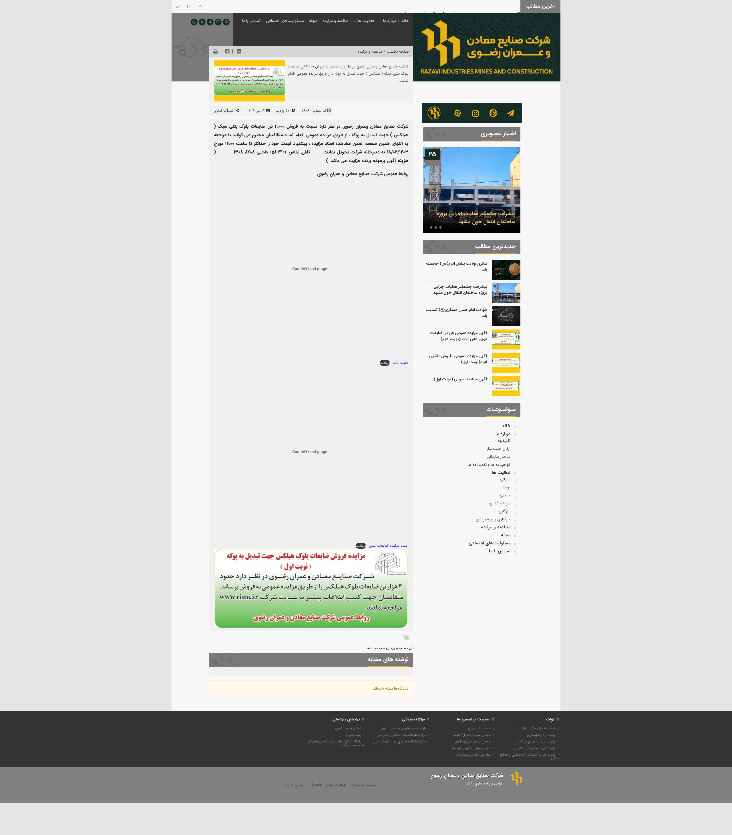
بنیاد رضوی (353, 735)
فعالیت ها (365, 21)
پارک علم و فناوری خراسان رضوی (403, 728)
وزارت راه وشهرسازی (541, 735)
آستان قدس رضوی (348, 728)
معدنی (505, 495)
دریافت (385, 363)
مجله (313, 21)
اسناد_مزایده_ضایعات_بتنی (388, 546)
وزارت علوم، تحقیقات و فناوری (535, 748)
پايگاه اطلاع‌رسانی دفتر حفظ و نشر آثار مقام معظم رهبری (336, 743)
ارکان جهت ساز (498, 449)
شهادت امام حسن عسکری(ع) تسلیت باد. (456, 313)
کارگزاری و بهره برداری (493, 519)
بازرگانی (504, 511)
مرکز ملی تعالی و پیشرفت (473, 754)
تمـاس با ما (251, 21)
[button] (440, 227)
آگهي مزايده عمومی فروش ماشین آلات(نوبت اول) (458, 359)
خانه (405, 21)
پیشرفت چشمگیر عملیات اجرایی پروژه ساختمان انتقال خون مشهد (476, 218)
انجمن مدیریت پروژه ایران (472, 741)
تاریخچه (504, 441)
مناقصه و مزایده (335, 21)
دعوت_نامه (400, 363)
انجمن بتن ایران (479, 728)
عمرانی (505, 479)
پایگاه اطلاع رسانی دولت (538, 728)
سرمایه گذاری (499, 503)
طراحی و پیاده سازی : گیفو (484, 783)
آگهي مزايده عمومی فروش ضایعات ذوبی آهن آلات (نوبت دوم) (462, 5)
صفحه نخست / (396, 51)
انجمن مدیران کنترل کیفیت (472, 735)
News (317, 785)
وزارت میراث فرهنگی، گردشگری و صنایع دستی (529, 756)
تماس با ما (295, 785)
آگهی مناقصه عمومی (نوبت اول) (460, 379)
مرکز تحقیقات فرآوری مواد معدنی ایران (399, 741)
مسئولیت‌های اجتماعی (285, 21)
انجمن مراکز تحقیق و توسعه (471, 748)
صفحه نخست (364, 785)
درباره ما (389, 21)
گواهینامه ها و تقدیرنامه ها (489, 465)
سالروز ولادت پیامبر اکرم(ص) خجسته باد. (456, 266)
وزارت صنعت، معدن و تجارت (535, 741)
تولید (506, 487)
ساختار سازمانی (498, 457)
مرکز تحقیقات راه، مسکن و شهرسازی (401, 735)
